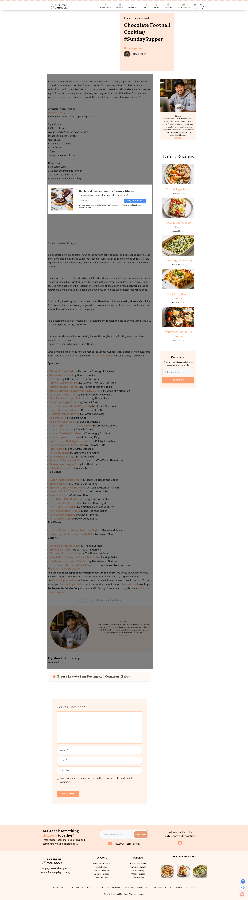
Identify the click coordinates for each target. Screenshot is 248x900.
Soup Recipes (101, 877)
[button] (195, 6)
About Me (58, 887)
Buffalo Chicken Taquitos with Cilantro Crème (76, 390)
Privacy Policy (75, 887)
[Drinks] (145, 4)
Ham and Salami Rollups (63, 410)
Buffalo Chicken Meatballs (64, 386)
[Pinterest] (180, 843)
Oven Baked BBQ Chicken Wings (68, 499)
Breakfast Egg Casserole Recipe (178, 296)
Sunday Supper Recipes (72, 584)
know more (123, 635)
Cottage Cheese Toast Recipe (178, 225)
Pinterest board (129, 584)
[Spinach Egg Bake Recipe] (178, 245)
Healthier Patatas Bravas (64, 414)
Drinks (145, 7)
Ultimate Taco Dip (59, 468)
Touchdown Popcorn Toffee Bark (68, 561)
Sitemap (190, 887)
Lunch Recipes (102, 867)
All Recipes (105, 7)
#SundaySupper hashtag (64, 580)
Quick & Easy (138, 870)
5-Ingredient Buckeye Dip (64, 545)
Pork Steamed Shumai (62, 514)
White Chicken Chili (60, 518)
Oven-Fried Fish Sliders (63, 507)
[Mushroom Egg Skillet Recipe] (178, 317)
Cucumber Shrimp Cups (63, 394)
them (57, 340)
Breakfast (132, 7)
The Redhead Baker (101, 356)
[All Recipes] (105, 4)
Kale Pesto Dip (57, 417)
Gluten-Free (138, 877)
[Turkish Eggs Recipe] (178, 174)
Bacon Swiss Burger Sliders (65, 479)
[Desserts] (168, 4)
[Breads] (119, 4)
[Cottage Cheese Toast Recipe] (178, 208)
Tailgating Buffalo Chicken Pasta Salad (72, 534)
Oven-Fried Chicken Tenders (66, 503)
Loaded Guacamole (60, 429)
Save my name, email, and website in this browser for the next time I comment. (96, 780)
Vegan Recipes (138, 874)
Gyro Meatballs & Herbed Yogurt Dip (70, 406)
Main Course (184, 7)
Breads (119, 7)
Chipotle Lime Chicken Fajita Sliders (70, 398)
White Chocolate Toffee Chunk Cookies (71, 565)
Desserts (168, 7)
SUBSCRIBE (178, 380)
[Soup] (156, 4)
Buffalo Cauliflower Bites (64, 382)
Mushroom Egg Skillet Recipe (178, 334)
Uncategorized (141, 18)
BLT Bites (55, 379)
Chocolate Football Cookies (65, 553)
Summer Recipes (138, 867)
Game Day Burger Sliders (64, 402)
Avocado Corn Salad (61, 375)
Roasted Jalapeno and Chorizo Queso (71, 460)
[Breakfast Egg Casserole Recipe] (178, 279)
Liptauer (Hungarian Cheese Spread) (71, 425)
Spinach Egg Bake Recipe (178, 260)
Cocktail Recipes (101, 874)
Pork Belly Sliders (59, 452)
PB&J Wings (56, 448)
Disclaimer (176, 887)
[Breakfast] (132, 4)
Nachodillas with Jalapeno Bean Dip (70, 441)
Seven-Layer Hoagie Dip (63, 464)
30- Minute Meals (138, 864)
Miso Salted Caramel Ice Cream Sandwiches (74, 557)
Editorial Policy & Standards (103, 887)
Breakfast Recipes (101, 864)
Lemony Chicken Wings (62, 421)
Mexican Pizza (57, 495)
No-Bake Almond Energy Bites (67, 445)
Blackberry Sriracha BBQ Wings (67, 487)
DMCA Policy (159, 887)
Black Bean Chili (58, 483)
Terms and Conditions (136, 887)
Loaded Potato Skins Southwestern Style (73, 530)
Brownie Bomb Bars (61, 549)
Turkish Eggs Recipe (178, 189)
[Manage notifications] (242, 894)
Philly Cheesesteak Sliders (64, 510)
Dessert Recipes (101, 870)
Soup (156, 7)
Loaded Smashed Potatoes (65, 433)
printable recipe (56, 113)
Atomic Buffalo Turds (61, 371)
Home (127, 18)
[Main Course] (183, 4)
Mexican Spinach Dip (61, 437)
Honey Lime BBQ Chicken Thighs (68, 491)
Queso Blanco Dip (59, 456)
